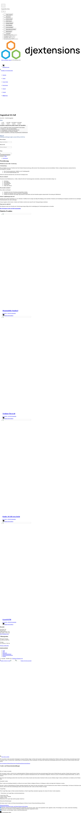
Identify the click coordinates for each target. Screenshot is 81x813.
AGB (4, 650)
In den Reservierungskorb (5, 154)
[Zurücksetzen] (2, 11)
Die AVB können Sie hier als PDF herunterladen (10, 208)
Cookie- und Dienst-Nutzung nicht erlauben (19, 806)
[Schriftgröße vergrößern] (14, 36)
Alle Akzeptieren (3, 763)
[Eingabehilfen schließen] (5, 11)
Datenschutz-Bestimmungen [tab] (5, 801)
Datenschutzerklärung (7, 654)
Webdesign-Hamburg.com (17, 658)
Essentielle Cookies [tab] (4, 781)
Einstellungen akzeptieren (5, 806)
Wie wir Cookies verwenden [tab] (5, 771)
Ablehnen (9, 763)
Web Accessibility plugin (6, 60)
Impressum (5, 652)
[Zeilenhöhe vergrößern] (14, 37)
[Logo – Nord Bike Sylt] (6, 70)
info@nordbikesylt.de (4, 634)
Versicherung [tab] (5, 158)
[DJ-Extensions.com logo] (40, 58)
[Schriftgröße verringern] (12, 36)
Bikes (5, 156)
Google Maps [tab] (2, 788)
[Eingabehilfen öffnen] (3, 5)
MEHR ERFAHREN (8, 315)
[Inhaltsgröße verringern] (14, 35)
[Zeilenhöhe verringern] (12, 37)
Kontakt (4, 656)
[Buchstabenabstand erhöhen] (17, 39)
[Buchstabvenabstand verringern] (15, 39)
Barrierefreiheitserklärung (8, 655)
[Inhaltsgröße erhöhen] (16, 35)
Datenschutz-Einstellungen (16, 763)
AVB (4, 651)
